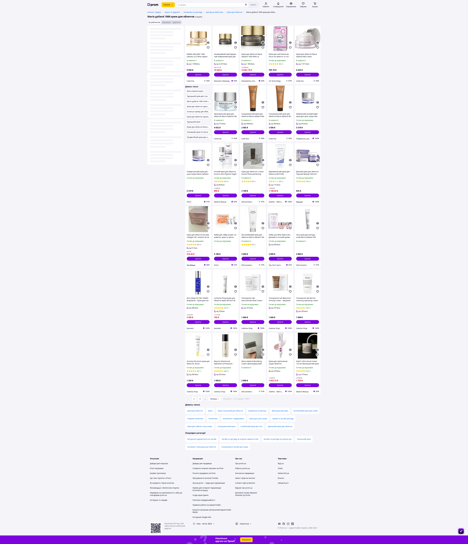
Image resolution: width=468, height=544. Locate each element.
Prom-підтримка (156, 468)
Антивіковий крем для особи (305, 411)
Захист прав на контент (245, 478)
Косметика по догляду (193, 12)
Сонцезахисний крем (226, 426)
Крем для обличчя (234, 12)
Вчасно (281, 478)
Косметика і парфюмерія (233, 418)
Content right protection (245, 483)
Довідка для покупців (159, 463)
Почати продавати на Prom (204, 473)
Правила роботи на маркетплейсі (207, 505)
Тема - (201, 524)
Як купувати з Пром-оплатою (162, 483)
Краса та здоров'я (172, 12)
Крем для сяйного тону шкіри (199, 426)
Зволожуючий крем (280, 411)
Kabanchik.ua (283, 473)
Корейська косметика (257, 411)
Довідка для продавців (202, 463)
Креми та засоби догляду (283, 418)
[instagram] (288, 523)
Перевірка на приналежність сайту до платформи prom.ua (166, 494)
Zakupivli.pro (283, 483)
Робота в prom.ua (242, 468)
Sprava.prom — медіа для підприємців (209, 483)
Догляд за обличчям (214, 12)
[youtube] (279, 523)
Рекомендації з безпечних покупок (164, 488)
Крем (210, 411)
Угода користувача (200, 495)
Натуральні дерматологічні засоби (201, 439)
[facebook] (283, 523)
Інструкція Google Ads (202, 517)
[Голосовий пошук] (246, 4)
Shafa (280, 468)
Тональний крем (304, 439)
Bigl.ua (281, 463)
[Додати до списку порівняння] (208, 43)
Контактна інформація (244, 473)
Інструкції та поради (158, 500)
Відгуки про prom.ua (243, 488)
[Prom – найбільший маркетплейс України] (152, 4)
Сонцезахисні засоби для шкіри (234, 447)
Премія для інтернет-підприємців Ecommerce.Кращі (207, 489)
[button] (198, 75)
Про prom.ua (240, 463)
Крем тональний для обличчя (230, 411)
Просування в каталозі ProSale (205, 478)
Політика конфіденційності (204, 500)
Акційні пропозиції (158, 473)
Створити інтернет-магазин (204, 468)
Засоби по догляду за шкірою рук (278, 439)
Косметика (213, 418)
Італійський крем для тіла (251, 426)
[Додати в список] (208, 48)
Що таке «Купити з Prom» (160, 478)
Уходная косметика (195, 418)
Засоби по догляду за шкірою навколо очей (240, 439)
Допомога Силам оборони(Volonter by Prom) (246, 494)
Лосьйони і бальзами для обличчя (201, 447)
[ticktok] (292, 523)
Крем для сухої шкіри (258, 418)
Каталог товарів (154, 12)
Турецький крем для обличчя (280, 426)
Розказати (246, 540)
